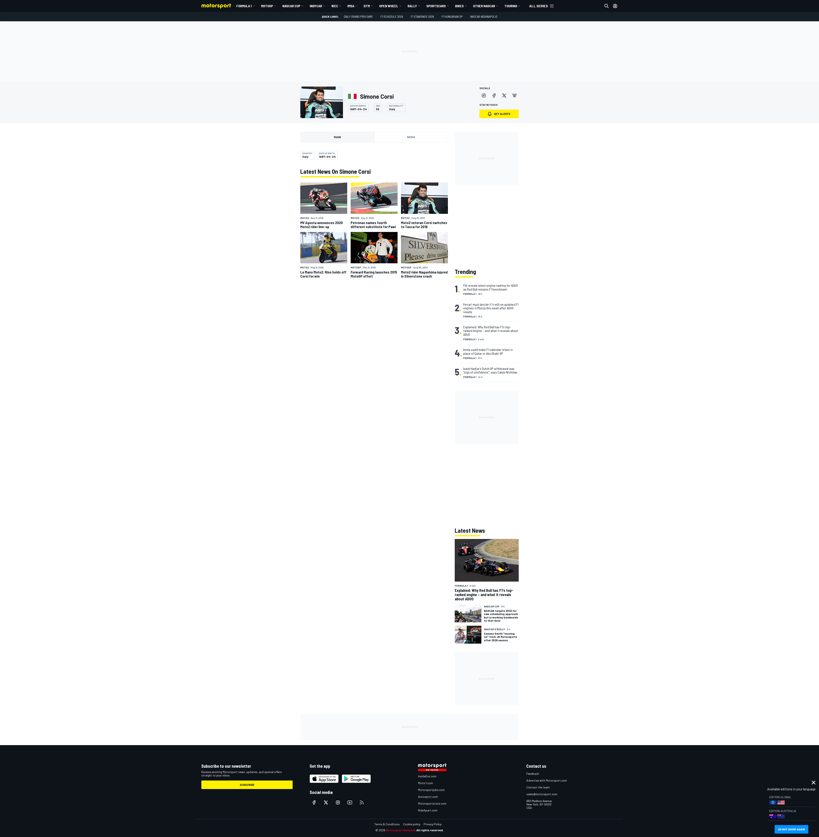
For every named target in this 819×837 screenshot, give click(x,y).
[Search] (606, 6)
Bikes (459, 6)
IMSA (350, 6)
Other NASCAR (484, 6)
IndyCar (316, 6)
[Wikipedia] (514, 95)
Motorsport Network (401, 830)
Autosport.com (428, 796)
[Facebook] (494, 95)
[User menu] (615, 6)
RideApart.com (427, 810)
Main (337, 137)
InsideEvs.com (427, 776)
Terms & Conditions (387, 824)
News (411, 137)
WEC (334, 6)
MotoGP (267, 6)
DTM (367, 6)
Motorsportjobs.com (431, 790)
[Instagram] (483, 95)
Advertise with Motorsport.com (546, 780)
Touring (510, 6)
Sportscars (436, 6)
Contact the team (538, 787)
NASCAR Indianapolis (483, 16)
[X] (504, 95)
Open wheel (388, 6)
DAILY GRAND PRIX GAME (358, 16)
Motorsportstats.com (432, 803)
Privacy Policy (432, 824)
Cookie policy (411, 824)
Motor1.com (425, 783)
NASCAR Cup (291, 6)
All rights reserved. (430, 830)
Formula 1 (244, 6)
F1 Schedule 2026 (391, 16)
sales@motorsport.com (541, 794)
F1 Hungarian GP (452, 16)
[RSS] (361, 802)
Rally (412, 6)
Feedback (532, 773)
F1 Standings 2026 (422, 16)
